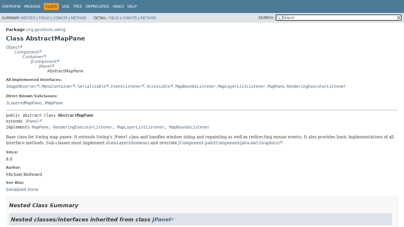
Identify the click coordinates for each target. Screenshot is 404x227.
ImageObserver (21, 86)
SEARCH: (266, 18)
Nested (28, 18)
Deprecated (97, 6)
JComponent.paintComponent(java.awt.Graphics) (228, 142)
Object (13, 47)
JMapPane (53, 102)
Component (26, 52)
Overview (11, 6)
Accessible (158, 86)
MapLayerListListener (241, 86)
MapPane (276, 86)
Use (66, 6)
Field (44, 18)
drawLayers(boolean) (127, 142)
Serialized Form (22, 189)
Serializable (91, 86)
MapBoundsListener (195, 86)
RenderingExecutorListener (316, 86)
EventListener (126, 86)
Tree (77, 6)
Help (132, 6)
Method (78, 18)
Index (118, 6)
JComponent (43, 61)
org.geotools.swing (46, 29)
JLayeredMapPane (23, 102)
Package (32, 6)
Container (32, 56)
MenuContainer (57, 86)
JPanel (45, 66)
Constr (60, 18)
